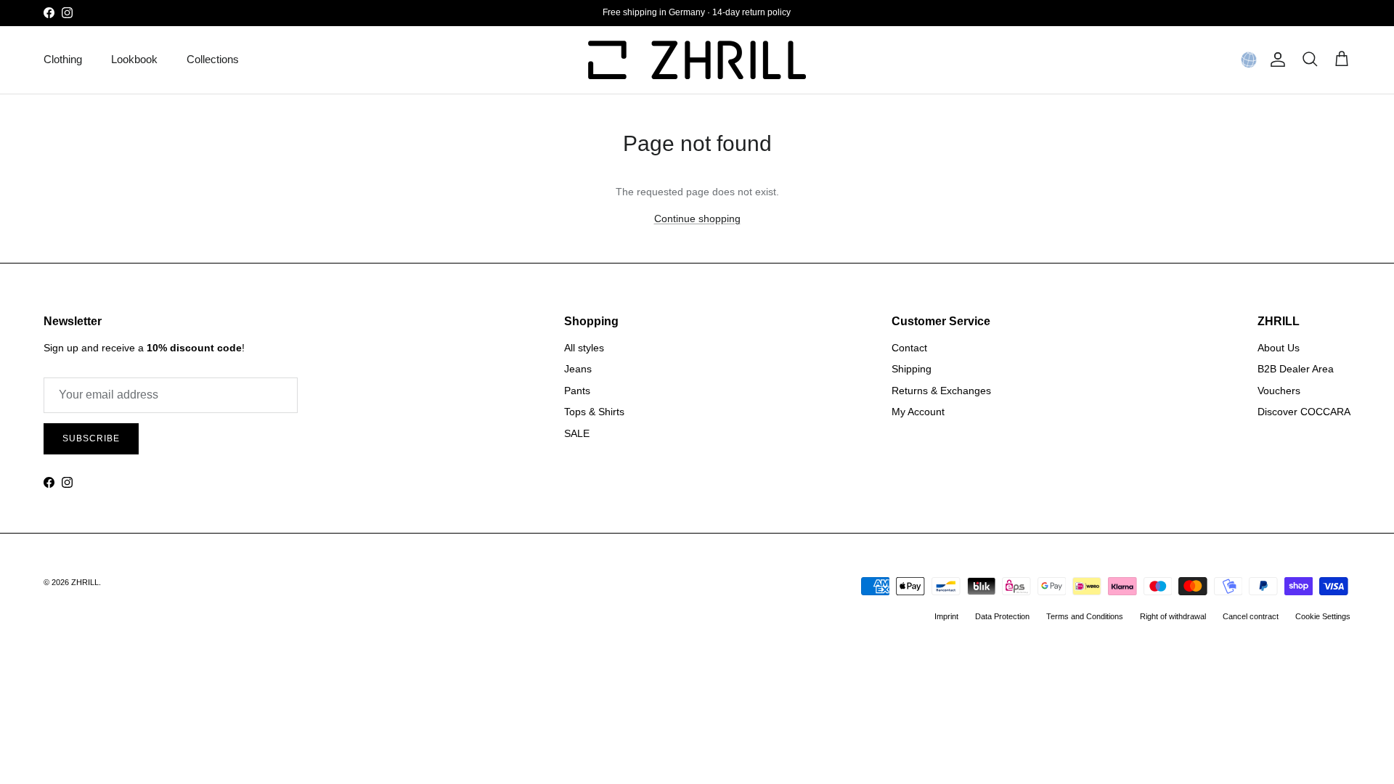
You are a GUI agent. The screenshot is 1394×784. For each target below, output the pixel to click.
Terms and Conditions (1084, 616)
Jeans (578, 369)
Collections (213, 59)
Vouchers (1279, 390)
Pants (577, 390)
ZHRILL (85, 582)
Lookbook (134, 59)
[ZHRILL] (697, 60)
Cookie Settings (1322, 616)
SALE (577, 433)
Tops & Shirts (594, 411)
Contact (909, 348)
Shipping (912, 369)
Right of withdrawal (1173, 616)
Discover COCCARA (1304, 411)
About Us (1279, 348)
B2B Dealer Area (1296, 369)
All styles (584, 348)
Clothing (63, 59)
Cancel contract (1251, 616)
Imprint (946, 616)
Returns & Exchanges (941, 390)
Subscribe (91, 438)
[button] (1249, 59)
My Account (918, 411)
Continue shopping (697, 218)
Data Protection (1002, 616)
